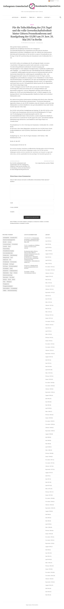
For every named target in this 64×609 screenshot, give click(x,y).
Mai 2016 (47, 520)
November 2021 (49, 321)
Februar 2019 (48, 414)
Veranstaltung (14, 288)
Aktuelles (15, 17)
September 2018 (49, 430)
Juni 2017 (47, 479)
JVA (10, 259)
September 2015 (49, 543)
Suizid (13, 279)
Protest (15, 272)
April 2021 (47, 331)
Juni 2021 (47, 327)
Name (11, 202)
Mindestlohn (6, 272)
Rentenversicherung (7, 275)
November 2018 (49, 424)
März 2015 (47, 562)
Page (11, 272)
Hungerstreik (6, 257)
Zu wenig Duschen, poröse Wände (45, 163)
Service (39, 17)
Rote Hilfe (12, 277)
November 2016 (49, 501)
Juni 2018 (47, 440)
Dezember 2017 (49, 459)
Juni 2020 (47, 363)
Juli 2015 (47, 549)
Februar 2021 (48, 337)
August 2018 (48, 434)
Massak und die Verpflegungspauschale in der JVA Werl (31, 267)
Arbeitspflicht (6, 237)
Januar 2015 (48, 569)
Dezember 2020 (49, 344)
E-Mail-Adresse (14, 207)
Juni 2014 (47, 591)
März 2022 (47, 311)
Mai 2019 (47, 405)
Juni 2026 (47, 241)
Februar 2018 (48, 453)
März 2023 (47, 302)
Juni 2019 (47, 401)
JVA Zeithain (5, 268)
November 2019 (49, 385)
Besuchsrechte (13, 237)
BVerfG (4, 242)
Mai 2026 (47, 244)
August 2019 (48, 395)
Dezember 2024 (49, 266)
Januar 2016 (48, 533)
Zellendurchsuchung (12, 290)
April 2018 (47, 446)
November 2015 (49, 540)
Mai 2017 (47, 482)
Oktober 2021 (48, 324)
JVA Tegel (11, 264)
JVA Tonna (5, 266)
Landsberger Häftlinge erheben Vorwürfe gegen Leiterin (32, 247)
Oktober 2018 (48, 427)
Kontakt (47, 17)
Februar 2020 (48, 376)
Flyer (9, 246)
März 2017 (47, 488)
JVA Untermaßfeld (13, 266)
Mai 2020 (47, 366)
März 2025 (47, 263)
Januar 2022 (48, 318)
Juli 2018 (47, 437)
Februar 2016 (48, 530)
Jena (11, 257)
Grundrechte (6, 255)
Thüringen (9, 281)
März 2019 (47, 411)
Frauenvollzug (6, 248)
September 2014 (49, 582)
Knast (11, 268)
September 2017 (49, 469)
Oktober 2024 (48, 273)
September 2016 (49, 508)
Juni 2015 (47, 553)
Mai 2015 (47, 556)
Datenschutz (35, 604)
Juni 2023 (47, 299)
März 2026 (47, 250)
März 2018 (47, 450)
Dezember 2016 (49, 498)
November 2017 (49, 463)
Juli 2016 (47, 514)
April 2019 (47, 408)
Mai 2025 (47, 257)
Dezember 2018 (49, 421)
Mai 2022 (47, 308)
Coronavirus (14, 244)
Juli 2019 (47, 398)
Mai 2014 (47, 594)
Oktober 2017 (48, 466)
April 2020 (47, 369)
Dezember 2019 (49, 382)
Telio (4, 281)
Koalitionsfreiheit (13, 270)
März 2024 (47, 282)
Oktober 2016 (48, 504)
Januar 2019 (48, 417)
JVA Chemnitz (13, 261)
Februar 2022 (48, 315)
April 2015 (47, 559)
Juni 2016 (47, 517)
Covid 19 (5, 246)
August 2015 (48, 546)
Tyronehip (26, 271)
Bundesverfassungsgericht (9, 239)
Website (12, 211)
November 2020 (49, 347)
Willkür (4, 290)
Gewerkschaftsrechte (8, 253)
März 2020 (47, 373)
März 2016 (47, 527)
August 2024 (48, 276)
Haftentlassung (13, 255)
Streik (9, 279)
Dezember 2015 (49, 537)
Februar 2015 (48, 565)
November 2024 (49, 270)
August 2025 (48, 253)
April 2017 (47, 485)
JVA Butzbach (6, 261)
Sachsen (5, 279)
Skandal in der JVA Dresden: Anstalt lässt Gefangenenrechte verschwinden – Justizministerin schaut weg (32, 259)
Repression (5, 277)
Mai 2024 (47, 279)
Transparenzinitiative (7, 286)
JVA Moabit (5, 264)
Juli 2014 (47, 588)
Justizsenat (5, 259)
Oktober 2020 (48, 350)
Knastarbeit (5, 270)
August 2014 (48, 585)
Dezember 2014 (49, 572)
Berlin (32, 24)
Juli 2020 (47, 360)
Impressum (28, 604)
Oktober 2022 (48, 305)
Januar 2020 (48, 379)
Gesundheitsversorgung (8, 250)
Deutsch (52, 0)
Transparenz (6, 284)
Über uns (31, 17)
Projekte (23, 17)
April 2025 (47, 260)
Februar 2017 (48, 491)
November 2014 (49, 575)
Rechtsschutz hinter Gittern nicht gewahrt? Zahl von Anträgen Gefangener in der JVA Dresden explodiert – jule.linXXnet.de (32, 253)
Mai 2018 (47, 443)
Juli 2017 (47, 475)
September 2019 (49, 392)
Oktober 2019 (48, 389)
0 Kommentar (39, 42)
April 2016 (47, 524)
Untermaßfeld (6, 288)
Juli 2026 (47, 237)
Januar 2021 (48, 340)
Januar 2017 (48, 495)
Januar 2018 (48, 456)
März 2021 (47, 334)
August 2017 (48, 472)
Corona (9, 242)
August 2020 (48, 356)
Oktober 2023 (48, 289)
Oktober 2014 (48, 578)
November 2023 (49, 286)
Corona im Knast (6, 244)
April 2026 (47, 247)
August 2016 (48, 511)
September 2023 (49, 292)
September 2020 (49, 353)
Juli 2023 (47, 295)
